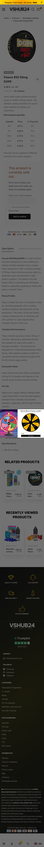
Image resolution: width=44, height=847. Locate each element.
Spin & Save (30, 435)
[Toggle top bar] (41, 2)
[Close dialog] (1, 410)
